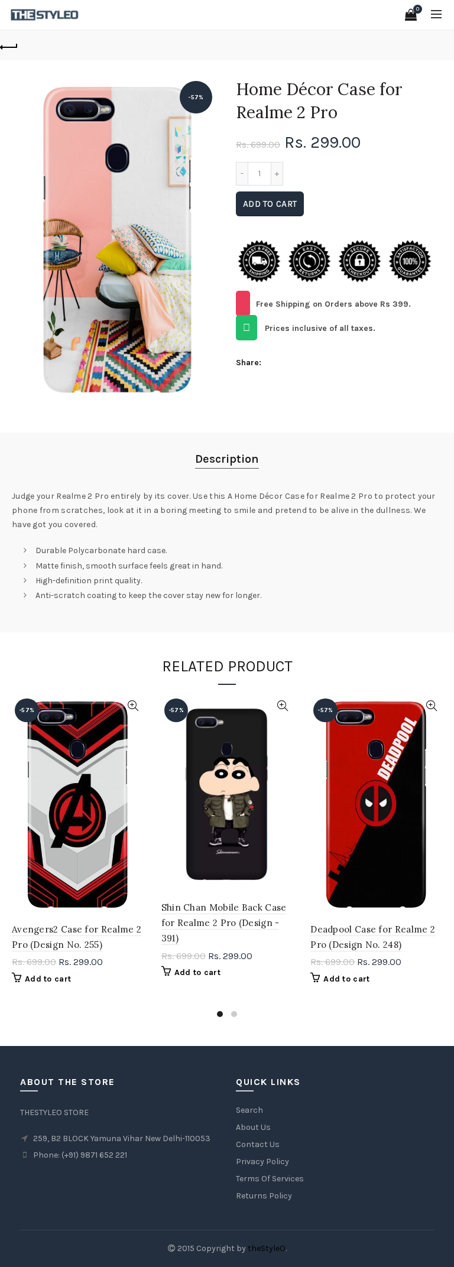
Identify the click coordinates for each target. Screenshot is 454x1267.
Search (249, 1110)
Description (227, 459)
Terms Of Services (270, 1179)
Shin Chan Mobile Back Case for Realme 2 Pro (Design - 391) (224, 923)
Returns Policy (264, 1196)
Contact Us (258, 1144)
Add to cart (270, 204)
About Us (253, 1127)
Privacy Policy (262, 1161)
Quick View (133, 706)
